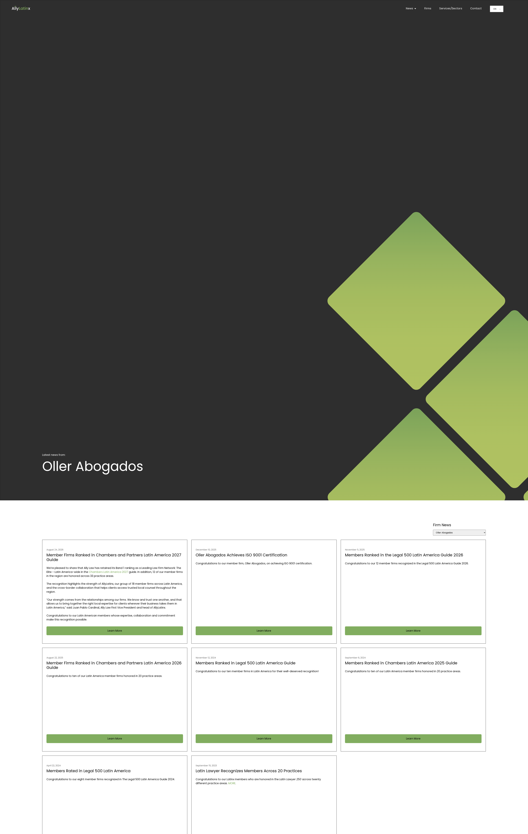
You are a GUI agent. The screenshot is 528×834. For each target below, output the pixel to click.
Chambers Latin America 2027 (108, 572)
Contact (476, 8)
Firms (427, 8)
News (409, 8)
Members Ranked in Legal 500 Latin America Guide (245, 663)
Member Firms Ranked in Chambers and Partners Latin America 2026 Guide (114, 665)
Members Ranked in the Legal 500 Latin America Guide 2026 (404, 555)
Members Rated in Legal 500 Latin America (88, 771)
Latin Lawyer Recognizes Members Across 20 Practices (249, 771)
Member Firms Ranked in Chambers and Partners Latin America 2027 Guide (113, 557)
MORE (231, 783)
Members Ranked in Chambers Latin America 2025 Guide (401, 663)
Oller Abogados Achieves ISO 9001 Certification (241, 555)
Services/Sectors (450, 8)
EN (494, 8)
